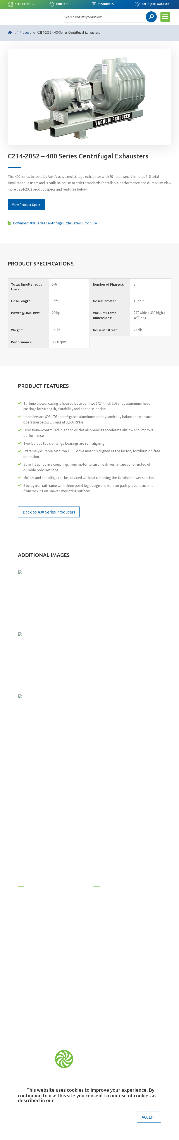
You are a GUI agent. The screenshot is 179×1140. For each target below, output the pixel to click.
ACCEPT (149, 1117)
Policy (61, 1100)
